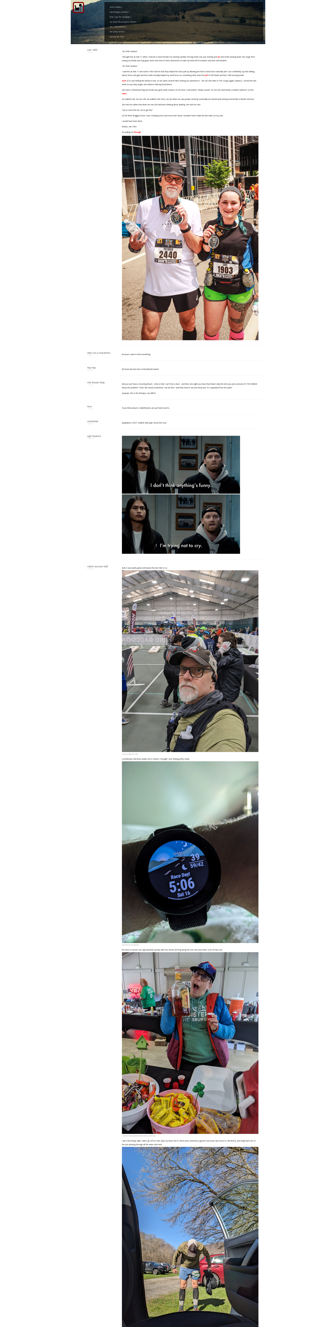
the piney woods (117, 32)
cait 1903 (92, 49)
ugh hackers (94, 436)
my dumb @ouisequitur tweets (123, 22)
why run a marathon (98, 352)
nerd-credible (115, 7)
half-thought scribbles (119, 12)
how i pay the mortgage (120, 17)
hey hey (91, 367)
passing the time (117, 37)
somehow (92, 421)
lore (89, 406)
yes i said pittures (117, 27)
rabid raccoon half (97, 566)
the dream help (96, 382)
